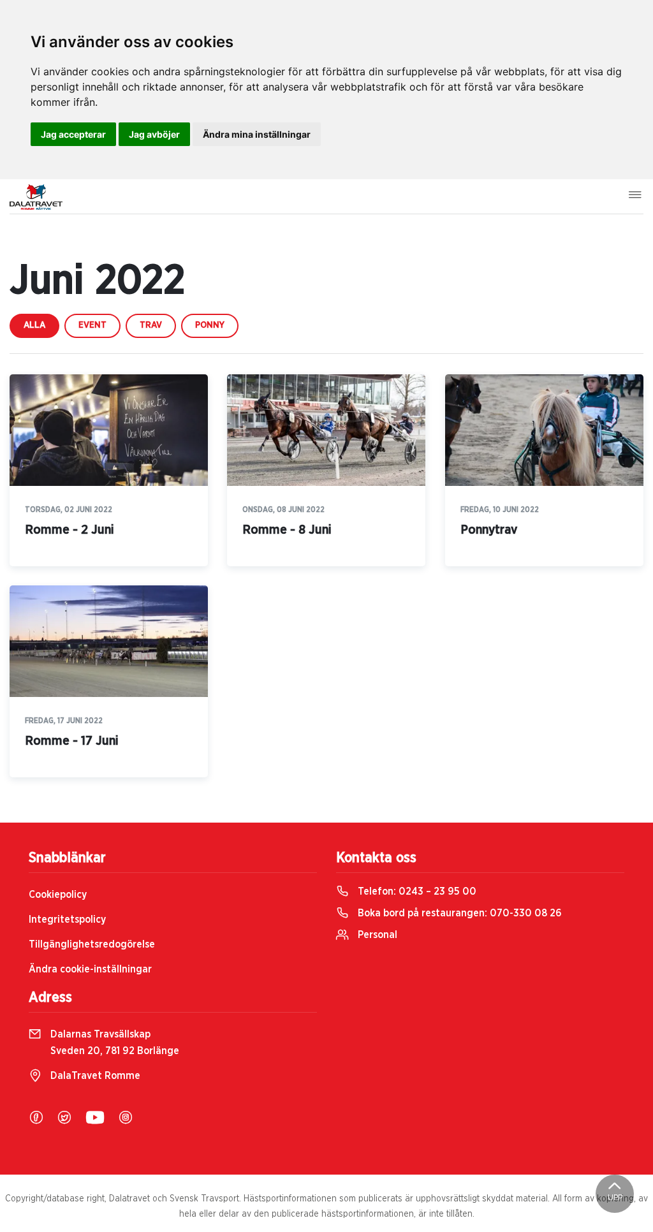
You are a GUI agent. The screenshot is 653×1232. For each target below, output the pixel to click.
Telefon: (415, 891)
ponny (209, 325)
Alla (34, 325)
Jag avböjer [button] (154, 134)
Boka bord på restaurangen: (458, 913)
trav (151, 325)
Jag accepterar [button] (73, 134)
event (92, 325)
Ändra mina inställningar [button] (257, 134)
